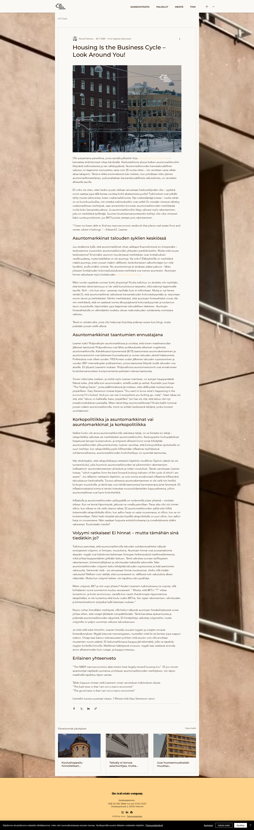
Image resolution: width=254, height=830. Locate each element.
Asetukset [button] (208, 825)
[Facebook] (131, 812)
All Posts (62, 18)
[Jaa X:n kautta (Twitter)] (81, 708)
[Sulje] (250, 825)
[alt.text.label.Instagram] (122, 812)
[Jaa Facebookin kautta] (74, 708)
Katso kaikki (190, 728)
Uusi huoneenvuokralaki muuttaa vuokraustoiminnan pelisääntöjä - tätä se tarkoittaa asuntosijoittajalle (173, 764)
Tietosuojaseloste (134, 816)
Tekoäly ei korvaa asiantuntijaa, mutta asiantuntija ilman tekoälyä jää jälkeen (122, 764)
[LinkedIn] (127, 812)
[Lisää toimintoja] (179, 38)
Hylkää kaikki (224, 825)
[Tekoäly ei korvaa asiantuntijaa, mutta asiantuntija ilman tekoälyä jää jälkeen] (127, 746)
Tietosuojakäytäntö (154, 825)
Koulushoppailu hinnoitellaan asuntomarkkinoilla (74, 764)
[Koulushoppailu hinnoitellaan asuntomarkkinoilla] (79, 746)
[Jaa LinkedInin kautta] (88, 708)
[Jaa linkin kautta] (95, 708)
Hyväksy (240, 825)
